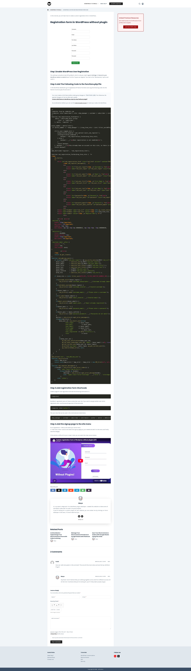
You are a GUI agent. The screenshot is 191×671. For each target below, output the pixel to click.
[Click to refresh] (57, 605)
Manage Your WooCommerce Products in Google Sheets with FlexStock (80, 534)
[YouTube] (115, 656)
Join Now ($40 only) (131, 27)
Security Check (54, 601)
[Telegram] (76, 490)
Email (84, 597)
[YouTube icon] (82, 516)
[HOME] (47, 9)
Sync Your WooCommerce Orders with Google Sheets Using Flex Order (100, 534)
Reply (109, 561)
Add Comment (55, 618)
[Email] (88, 490)
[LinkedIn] (65, 490)
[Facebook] (53, 490)
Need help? (103, 3)
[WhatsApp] (82, 490)
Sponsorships (51, 657)
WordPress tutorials (90, 3)
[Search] (139, 3)
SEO (82, 659)
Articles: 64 (80, 519)
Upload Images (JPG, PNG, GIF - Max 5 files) (61, 632)
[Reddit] (70, 490)
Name (53, 597)
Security (83, 661)
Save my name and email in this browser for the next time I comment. (67, 637)
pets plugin (83, 103)
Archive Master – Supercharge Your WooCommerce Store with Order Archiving (58, 535)
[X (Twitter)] (59, 490)
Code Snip (77, 103)
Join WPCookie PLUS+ (116, 3)
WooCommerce (85, 657)
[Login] (143, 4)
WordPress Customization (88, 655)
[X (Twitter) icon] (79, 516)
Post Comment (56, 642)
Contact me (50, 659)
